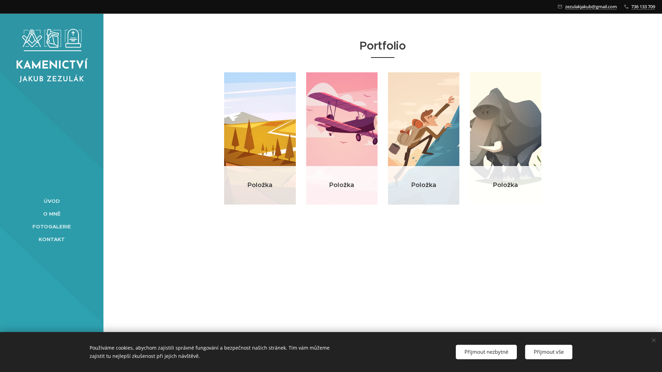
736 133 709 (643, 6)
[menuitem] (51, 201)
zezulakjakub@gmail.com (591, 6)
